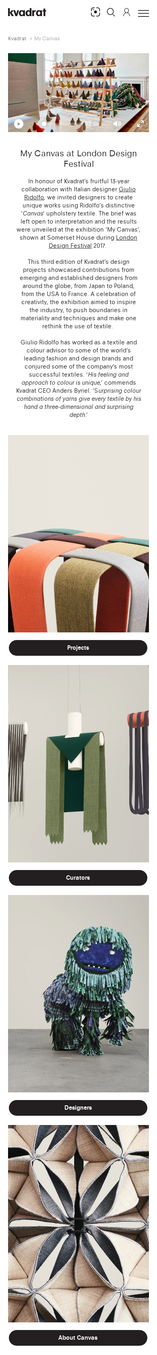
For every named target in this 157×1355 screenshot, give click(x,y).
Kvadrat (17, 38)
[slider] (61, 124)
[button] (111, 12)
